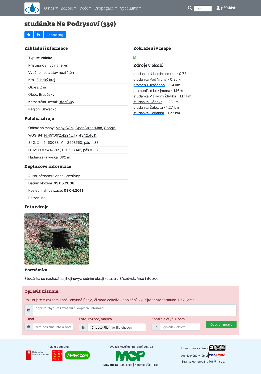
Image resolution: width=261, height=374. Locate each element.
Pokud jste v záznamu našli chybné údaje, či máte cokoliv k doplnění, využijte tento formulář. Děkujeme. (109, 300)
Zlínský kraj (45, 80)
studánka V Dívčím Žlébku (154, 96)
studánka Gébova (147, 102)
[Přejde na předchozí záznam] (28, 34)
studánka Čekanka (148, 113)
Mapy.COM (65, 128)
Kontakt (140, 365)
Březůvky (46, 94)
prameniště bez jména (151, 90)
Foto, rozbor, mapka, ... (98, 319)
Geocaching (55, 35)
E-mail (29, 319)
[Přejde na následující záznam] (38, 34)
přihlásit (229, 7)
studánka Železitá (148, 107)
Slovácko (49, 109)
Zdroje (67, 8)
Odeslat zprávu (221, 324)
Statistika (126, 365)
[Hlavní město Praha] (57, 355)
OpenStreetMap (88, 128)
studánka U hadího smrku (154, 74)
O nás (49, 8)
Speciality (129, 8)
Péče (83, 8)
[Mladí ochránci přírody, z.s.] (130, 355)
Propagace (104, 8)
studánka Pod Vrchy (150, 79)
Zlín (43, 87)
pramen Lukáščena (149, 85)
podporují (63, 346)
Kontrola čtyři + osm (168, 319)
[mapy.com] (77, 355)
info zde (151, 278)
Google (110, 128)
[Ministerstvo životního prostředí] (37, 355)
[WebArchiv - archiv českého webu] (216, 355)
